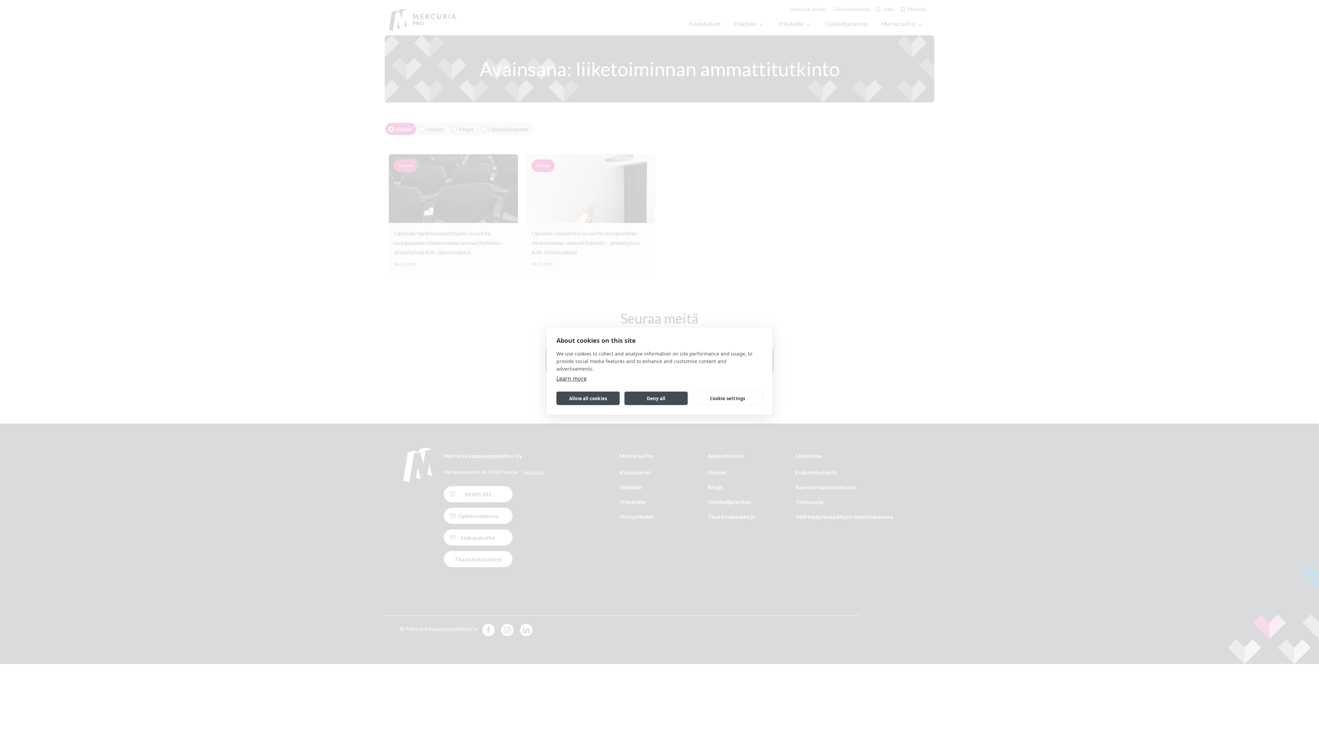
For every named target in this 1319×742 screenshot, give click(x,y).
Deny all (656, 398)
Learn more (571, 378)
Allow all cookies (588, 398)
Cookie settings (727, 398)
